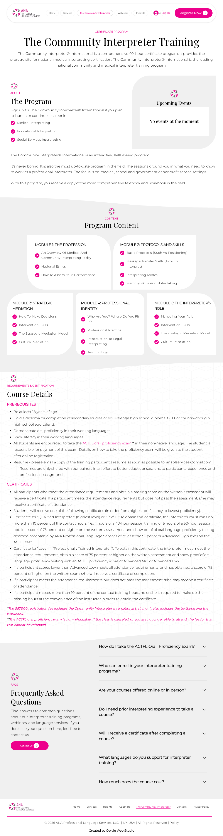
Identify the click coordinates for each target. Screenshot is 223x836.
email (49, 462)
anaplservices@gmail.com (188, 462)
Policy (174, 823)
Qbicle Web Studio (120, 831)
